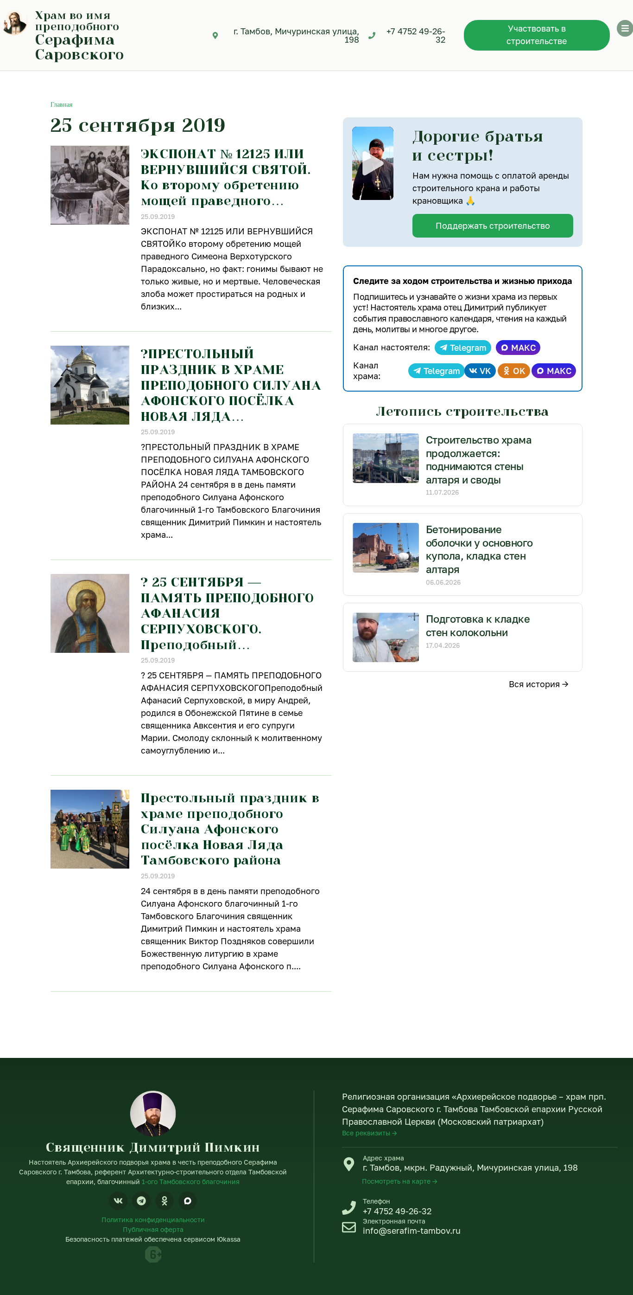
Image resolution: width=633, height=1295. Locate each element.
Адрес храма (383, 1158)
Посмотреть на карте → (399, 1181)
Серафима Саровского (79, 46)
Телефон (376, 1201)
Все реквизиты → (369, 1133)
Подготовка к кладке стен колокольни (478, 625)
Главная (61, 104)
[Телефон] (349, 1208)
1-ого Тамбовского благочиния (191, 1181)
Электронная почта (394, 1221)
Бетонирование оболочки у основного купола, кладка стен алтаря (479, 549)
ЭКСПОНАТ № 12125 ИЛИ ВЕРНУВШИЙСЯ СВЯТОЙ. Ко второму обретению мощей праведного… (226, 177)
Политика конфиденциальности (153, 1220)
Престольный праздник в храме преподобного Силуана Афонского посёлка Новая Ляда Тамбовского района (230, 828)
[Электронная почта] (349, 1227)
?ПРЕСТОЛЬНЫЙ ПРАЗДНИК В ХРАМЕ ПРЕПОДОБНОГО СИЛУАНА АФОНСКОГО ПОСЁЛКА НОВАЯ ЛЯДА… (231, 384)
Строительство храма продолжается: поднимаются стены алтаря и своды (479, 459)
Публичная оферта (153, 1229)
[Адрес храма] (349, 1164)
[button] (373, 163)
